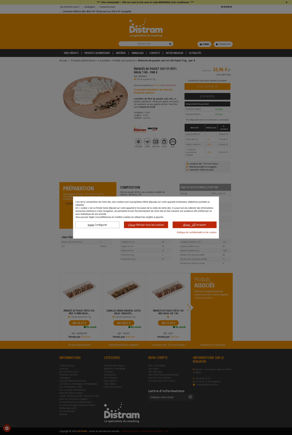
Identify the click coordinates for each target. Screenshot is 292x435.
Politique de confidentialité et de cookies (197, 232)
